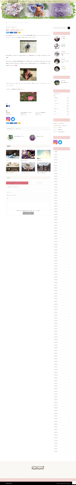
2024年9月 (55, 214)
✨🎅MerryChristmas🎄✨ (57, 125)
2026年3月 (55, 165)
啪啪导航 (59, 129)
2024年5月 (55, 225)
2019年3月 (55, 394)
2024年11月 (56, 208)
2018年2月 (55, 429)
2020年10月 (56, 342)
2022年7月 (55, 285)
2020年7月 (55, 350)
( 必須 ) (9, 192)
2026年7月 (55, 154)
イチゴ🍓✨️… (63, 38)
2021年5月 (55, 323)
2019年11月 (56, 372)
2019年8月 (55, 380)
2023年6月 (55, 255)
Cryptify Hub (61, 123)
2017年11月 (56, 437)
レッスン (30, 1)
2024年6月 (55, 222)
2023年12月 (56, 238)
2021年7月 (55, 317)
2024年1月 (55, 236)
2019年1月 (55, 399)
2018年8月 (55, 413)
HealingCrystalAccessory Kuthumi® (65, 483)
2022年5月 (55, 290)
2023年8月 (55, 249)
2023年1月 (55, 268)
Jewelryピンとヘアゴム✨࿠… (65, 54)
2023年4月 (55, 260)
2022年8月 (55, 282)
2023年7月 (55, 252)
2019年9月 (55, 377)
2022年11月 (56, 274)
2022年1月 (55, 301)
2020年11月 (56, 339)
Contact (50, 1)
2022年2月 (55, 298)
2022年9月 (55, 279)
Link (55, 1)
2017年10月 (56, 440)
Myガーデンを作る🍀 (9, 172)
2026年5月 (55, 159)
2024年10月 (56, 211)
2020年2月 (55, 364)
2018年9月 (55, 410)
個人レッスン (61, 108)
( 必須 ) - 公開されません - (12, 195)
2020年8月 (55, 347)
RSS (11, 483)
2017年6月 (55, 451)
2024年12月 (56, 206)
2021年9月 (55, 312)
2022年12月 (56, 271)
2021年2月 (55, 331)
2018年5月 (55, 421)
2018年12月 (56, 402)
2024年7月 (55, 219)
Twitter (7, 483)
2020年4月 (55, 358)
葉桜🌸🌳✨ (8, 112)
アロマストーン (37, 1)
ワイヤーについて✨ (25, 172)
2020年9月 (55, 345)
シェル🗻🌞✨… (64, 68)
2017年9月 (55, 443)
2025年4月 (55, 195)
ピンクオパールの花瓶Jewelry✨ (41, 112)
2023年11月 (56, 241)
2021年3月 (55, 328)
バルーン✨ (8, 160)
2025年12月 (56, 173)
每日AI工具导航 (60, 131)
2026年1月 (55, 170)
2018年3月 (55, 426)
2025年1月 (55, 203)
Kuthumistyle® (22, 1)
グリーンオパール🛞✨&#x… (64, 62)
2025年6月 (55, 189)
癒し (61, 111)
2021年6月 (55, 320)
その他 (61, 100)
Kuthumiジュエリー (11, 128)
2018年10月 (56, 407)
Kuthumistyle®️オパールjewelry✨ (26, 112)
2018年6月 (55, 418)
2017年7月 (55, 448)
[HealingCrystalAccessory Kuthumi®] (38, 469)
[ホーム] (6, 21)
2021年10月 (56, 309)
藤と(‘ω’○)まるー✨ (25, 160)
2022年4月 (55, 293)
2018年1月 (55, 432)
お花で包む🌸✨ (55, 123)
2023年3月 (55, 263)
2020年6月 (55, 353)
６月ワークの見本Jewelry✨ (42, 172)
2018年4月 (55, 424)
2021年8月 (55, 315)
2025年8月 (55, 184)
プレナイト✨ (55, 127)
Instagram (9, 483)
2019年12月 (56, 369)
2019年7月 (55, 383)
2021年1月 (55, 334)
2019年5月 (55, 388)
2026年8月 (55, 151)
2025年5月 (55, 192)
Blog (44, 1)
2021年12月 (56, 304)
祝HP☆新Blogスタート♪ (65, 83)
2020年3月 (55, 361)
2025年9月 (55, 181)
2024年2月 (55, 233)
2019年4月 (55, 391)
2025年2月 (55, 200)
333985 (59, 127)
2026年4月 (55, 162)
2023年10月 (56, 244)
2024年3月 (55, 230)
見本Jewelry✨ (39, 160)
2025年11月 (56, 176)
